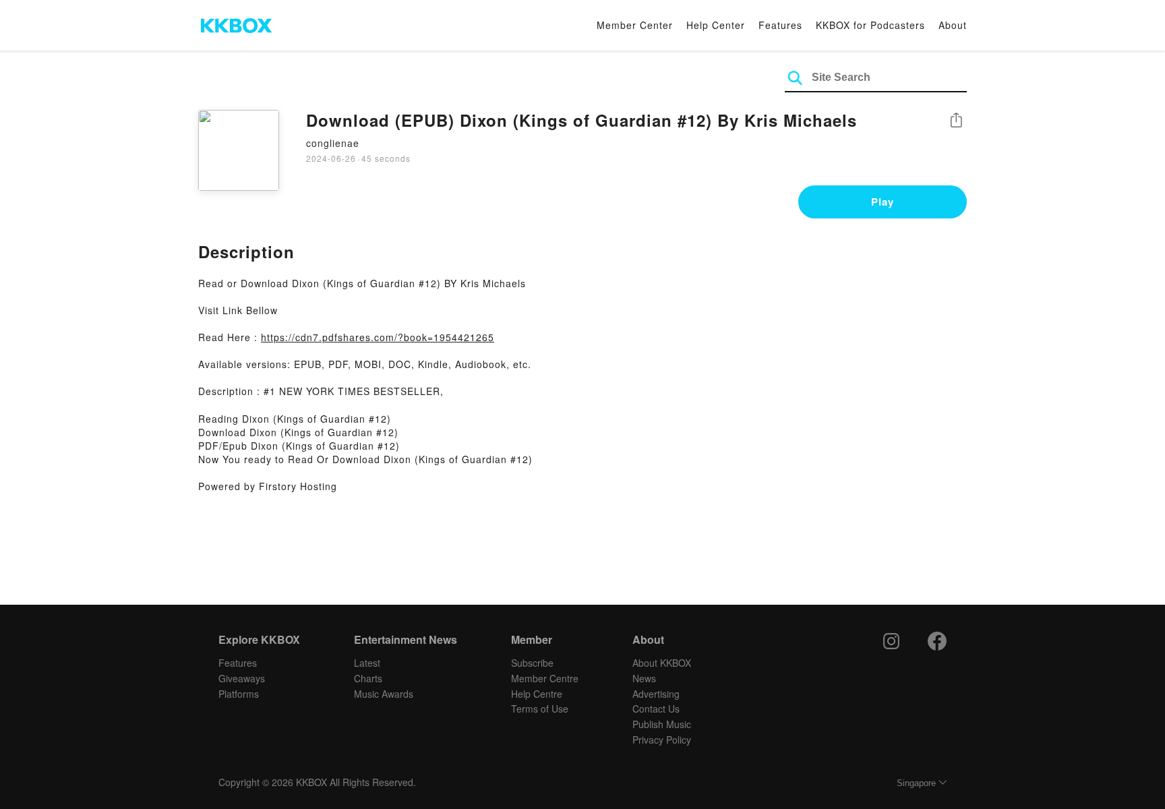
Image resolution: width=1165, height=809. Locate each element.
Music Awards (383, 693)
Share (956, 121)
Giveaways (241, 678)
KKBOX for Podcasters (870, 25)
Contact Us (656, 708)
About (952, 25)
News (644, 678)
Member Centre (544, 678)
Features (780, 25)
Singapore (916, 783)
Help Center (715, 25)
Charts (368, 678)
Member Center (635, 25)
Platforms (238, 693)
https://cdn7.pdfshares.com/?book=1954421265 (377, 337)
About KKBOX (661, 662)
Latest (367, 662)
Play (882, 201)
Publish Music (661, 724)
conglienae (332, 143)
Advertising (656, 693)
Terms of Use (539, 708)
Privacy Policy (661, 739)
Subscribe (532, 662)
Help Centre (536, 693)
